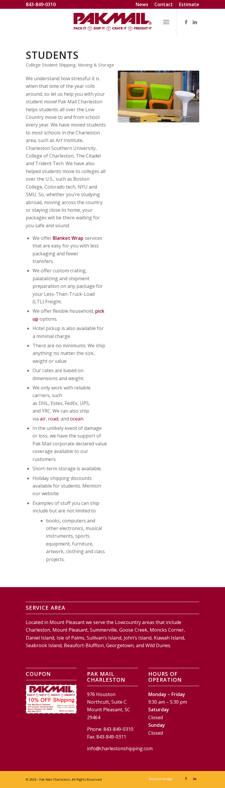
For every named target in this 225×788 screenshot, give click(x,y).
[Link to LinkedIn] (194, 22)
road (53, 419)
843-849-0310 (41, 4)
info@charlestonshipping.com (120, 748)
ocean (76, 419)
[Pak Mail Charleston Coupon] (51, 699)
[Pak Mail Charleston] (112, 22)
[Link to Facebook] (186, 22)
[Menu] (166, 22)
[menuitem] (142, 4)
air (43, 419)
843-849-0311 (111, 737)
